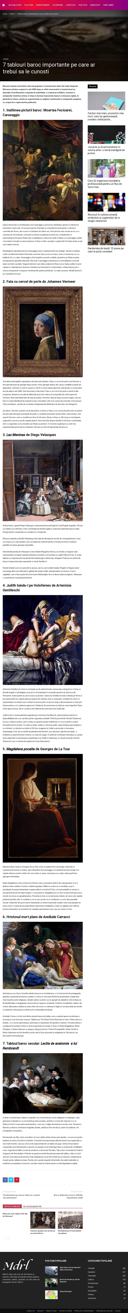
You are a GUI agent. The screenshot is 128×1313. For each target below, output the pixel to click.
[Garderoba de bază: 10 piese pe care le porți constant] (106, 236)
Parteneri (40, 1311)
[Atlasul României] (51, 1294)
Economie (58, 5)
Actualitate (14, 5)
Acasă (5, 14)
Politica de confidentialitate (84, 1311)
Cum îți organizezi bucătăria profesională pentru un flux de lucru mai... (105, 183)
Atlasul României (66, 1291)
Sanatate (95, 5)
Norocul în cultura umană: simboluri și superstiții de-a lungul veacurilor (104, 217)
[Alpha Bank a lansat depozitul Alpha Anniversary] (51, 1270)
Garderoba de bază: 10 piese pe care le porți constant (106, 250)
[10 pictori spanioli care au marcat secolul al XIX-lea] (42, 1220)
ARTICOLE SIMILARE (12, 1207)
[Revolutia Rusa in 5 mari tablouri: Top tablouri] (70, 1220)
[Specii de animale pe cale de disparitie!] (51, 1282)
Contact (117, 1311)
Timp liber (108, 5)
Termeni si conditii (65, 1311)
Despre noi (31, 1311)
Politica (82, 5)
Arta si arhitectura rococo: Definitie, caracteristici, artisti (68, 1196)
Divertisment (43, 5)
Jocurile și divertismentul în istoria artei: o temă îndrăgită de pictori (106, 150)
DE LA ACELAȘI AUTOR (32, 1207)
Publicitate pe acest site (104, 1311)
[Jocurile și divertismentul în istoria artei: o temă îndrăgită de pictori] (106, 134)
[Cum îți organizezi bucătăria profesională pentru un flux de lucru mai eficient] (106, 168)
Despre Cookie (51, 1311)
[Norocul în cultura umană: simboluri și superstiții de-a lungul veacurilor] (106, 202)
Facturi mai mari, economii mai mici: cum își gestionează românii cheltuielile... (106, 116)
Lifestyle (71, 5)
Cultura (28, 5)
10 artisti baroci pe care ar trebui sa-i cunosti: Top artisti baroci (21, 1196)
